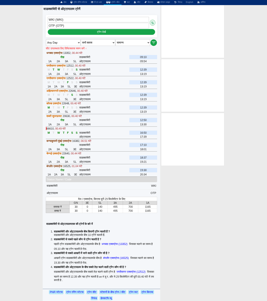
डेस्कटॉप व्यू (106, 298)
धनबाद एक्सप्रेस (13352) (115, 243)
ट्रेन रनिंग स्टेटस (80, 2)
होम (64, 2)
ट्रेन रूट (133, 292)
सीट (138, 2)
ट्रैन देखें (101, 31)
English (189, 2)
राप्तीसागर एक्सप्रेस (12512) (131, 271)
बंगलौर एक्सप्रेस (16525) (116, 257)
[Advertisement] (192, 31)
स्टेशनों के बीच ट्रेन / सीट (112, 292)
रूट (128, 2)
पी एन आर (98, 2)
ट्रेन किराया (147, 292)
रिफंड (179, 2)
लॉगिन (202, 2)
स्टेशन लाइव (165, 2)
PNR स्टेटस (56, 292)
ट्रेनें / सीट (115, 2)
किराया (150, 2)
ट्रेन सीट (91, 292)
